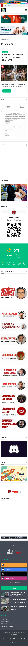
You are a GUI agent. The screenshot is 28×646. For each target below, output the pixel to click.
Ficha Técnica (4, 619)
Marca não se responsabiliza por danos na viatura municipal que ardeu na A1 (18, 600)
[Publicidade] (14, 200)
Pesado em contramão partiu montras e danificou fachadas (18, 608)
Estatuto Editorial (5, 621)
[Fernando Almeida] (14, 385)
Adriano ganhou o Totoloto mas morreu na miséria (18, 593)
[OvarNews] (3, 10)
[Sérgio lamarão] (14, 372)
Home (3, 39)
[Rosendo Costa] (14, 398)
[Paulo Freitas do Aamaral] (14, 339)
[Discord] (14, 449)
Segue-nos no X (6, 498)
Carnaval (5, 52)
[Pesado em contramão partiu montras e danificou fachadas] (5, 608)
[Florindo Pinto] (14, 424)
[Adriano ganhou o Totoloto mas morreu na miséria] (5, 594)
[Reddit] (14, 473)
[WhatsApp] (14, 225)
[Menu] (26, 10)
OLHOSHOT (14, 634)
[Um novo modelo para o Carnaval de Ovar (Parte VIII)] (14, 73)
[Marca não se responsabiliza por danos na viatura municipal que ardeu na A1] (5, 601)
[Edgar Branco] (14, 294)
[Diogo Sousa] (14, 315)
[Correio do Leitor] (14, 411)
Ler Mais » (6, 91)
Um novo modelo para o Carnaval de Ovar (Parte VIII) (13, 57)
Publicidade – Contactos (7, 626)
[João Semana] (14, 356)
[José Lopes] (14, 327)
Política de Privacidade (6, 623)
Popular (14, 588)
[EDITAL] (14, 121)
